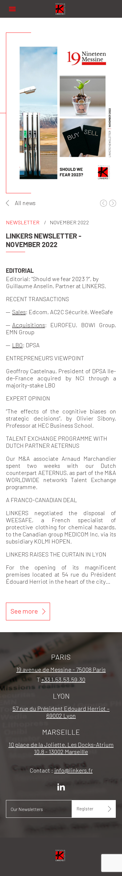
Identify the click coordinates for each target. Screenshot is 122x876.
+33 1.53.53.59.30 (63, 679)
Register (84, 808)
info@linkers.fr (73, 770)
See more (24, 611)
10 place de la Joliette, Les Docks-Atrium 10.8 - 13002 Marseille (61, 748)
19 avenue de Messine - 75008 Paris (61, 669)
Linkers (61, 6)
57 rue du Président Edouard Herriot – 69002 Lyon (61, 712)
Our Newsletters (27, 809)
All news (25, 202)
